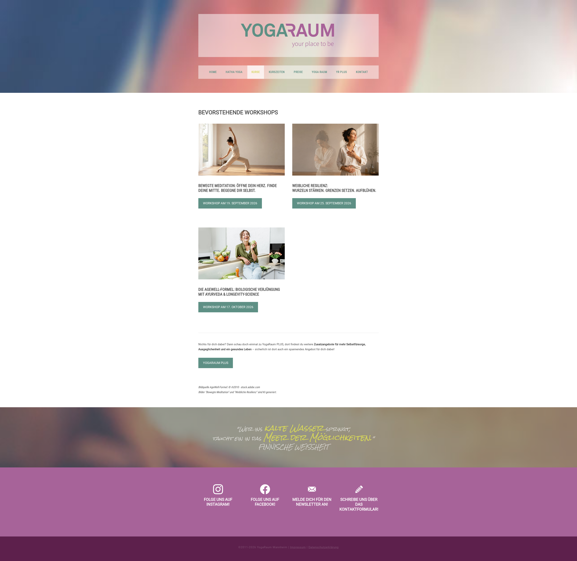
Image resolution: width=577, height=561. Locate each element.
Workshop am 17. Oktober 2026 (228, 307)
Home (213, 72)
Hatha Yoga (234, 72)
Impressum (298, 547)
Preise (298, 72)
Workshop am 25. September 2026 (324, 203)
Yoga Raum (319, 72)
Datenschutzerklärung (323, 547)
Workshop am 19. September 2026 (230, 203)
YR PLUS (341, 72)
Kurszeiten (277, 72)
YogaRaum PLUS (215, 363)
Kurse (256, 72)
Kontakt (362, 72)
